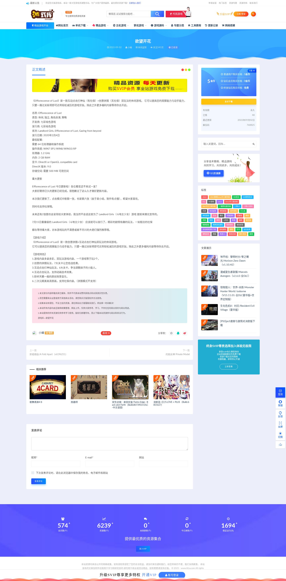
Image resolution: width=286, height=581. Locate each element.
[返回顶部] (280, 444)
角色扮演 (232, 234)
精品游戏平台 (41, 25)
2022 (205, 197)
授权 (211, 220)
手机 (204, 220)
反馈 (280, 416)
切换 (280, 437)
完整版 (239, 215)
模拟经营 (240, 225)
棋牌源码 (229, 225)
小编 (41, 332)
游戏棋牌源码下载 (209, 229)
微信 (247, 215)
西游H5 (222, 234)
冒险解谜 (223, 211)
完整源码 (230, 215)
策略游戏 (206, 234)
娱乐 (221, 215)
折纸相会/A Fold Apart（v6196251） (49, 354)
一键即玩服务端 (225, 206)
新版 (233, 220)
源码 (231, 229)
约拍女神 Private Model (178, 354)
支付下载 (229, 102)
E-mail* (89, 457)
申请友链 (212, 3)
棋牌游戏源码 (218, 225)
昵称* (34, 457)
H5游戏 (211, 202)
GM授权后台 (247, 197)
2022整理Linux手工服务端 (220, 197)
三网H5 (237, 206)
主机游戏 (120, 25)
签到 (280, 394)
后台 (214, 215)
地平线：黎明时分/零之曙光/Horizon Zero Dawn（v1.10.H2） (234, 261)
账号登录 (173, 575)
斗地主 (225, 220)
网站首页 (63, 25)
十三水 (242, 211)
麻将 (251, 234)
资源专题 (233, 3)
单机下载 (80, 25)
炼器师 (74, 402)
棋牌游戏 (206, 225)
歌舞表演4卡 (36, 402)
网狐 (214, 234)
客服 (280, 405)
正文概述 (38, 69)
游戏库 (41, 318)
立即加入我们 (135, 3)
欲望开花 (50, 318)
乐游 (204, 211)
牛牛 (238, 229)
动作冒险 (233, 211)
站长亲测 (247, 229)
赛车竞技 (242, 234)
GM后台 (236, 197)
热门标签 (223, 3)
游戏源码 (158, 25)
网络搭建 (229, 25)
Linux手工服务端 (231, 202)
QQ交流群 (215, 173)
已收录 (174, 47)
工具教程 (195, 25)
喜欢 (106, 333)
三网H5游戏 (248, 206)
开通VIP (149, 575)
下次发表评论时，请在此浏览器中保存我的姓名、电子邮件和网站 (72, 473)
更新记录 (212, 25)
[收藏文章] (171, 333)
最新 (240, 220)
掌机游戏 (138, 25)
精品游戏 (100, 25)
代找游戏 (177, 14)
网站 (141, 457)
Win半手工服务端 (209, 206)
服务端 (248, 220)
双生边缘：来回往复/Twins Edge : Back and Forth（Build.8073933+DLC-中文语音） (130, 405)
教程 (218, 220)
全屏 (280, 427)
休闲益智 (213, 211)
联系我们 (254, 3)
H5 (204, 202)
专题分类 (178, 25)
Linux (220, 202)
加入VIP (143, 549)
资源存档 (243, 3)
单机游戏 (206, 215)
